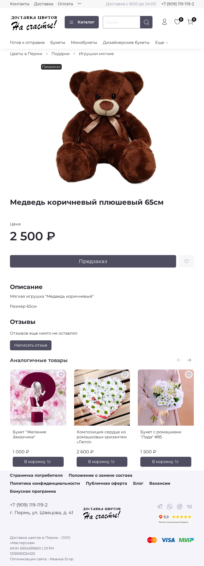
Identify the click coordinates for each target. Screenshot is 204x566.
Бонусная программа (33, 491)
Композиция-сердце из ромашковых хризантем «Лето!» (102, 437)
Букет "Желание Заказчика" (29, 434)
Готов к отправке (27, 42)
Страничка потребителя (36, 475)
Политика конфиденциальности (45, 483)
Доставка (43, 3)
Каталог (86, 22)
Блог (138, 483)
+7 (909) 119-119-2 (177, 3)
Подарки (60, 53)
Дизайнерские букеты (126, 42)
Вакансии (159, 483)
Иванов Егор (61, 559)
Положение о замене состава (100, 475)
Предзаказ (93, 261)
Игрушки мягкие (96, 53)
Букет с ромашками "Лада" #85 (160, 434)
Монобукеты (84, 42)
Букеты (57, 42)
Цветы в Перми (26, 53)
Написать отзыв (30, 345)
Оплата (65, 3)
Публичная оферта (106, 483)
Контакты (20, 3)
